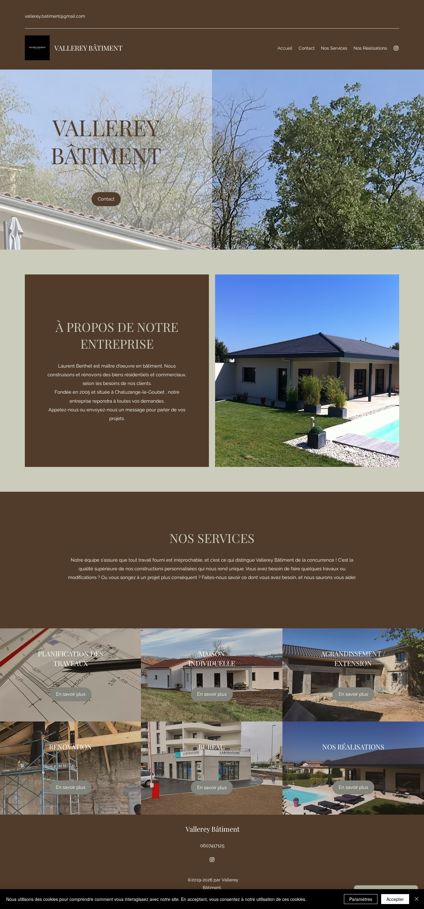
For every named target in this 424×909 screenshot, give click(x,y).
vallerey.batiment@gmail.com (55, 16)
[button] (106, 199)
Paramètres (360, 899)
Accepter (395, 899)
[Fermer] (416, 899)
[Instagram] (396, 48)
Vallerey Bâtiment (213, 829)
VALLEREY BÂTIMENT (88, 47)
